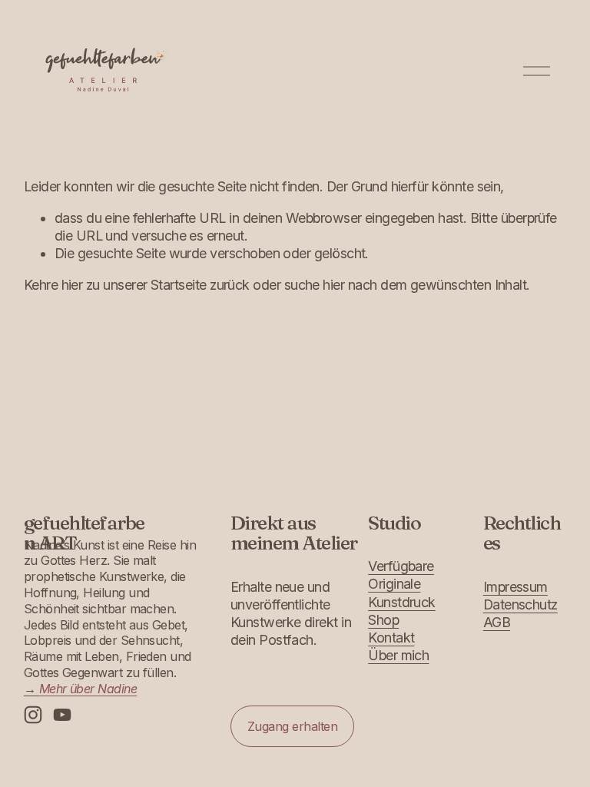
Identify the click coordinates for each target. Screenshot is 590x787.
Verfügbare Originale (401, 575)
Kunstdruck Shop (402, 611)
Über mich (398, 655)
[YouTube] (62, 715)
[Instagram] (33, 715)
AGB (496, 622)
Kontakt (391, 637)
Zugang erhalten (292, 726)
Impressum (515, 587)
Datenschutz (520, 604)
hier (72, 285)
